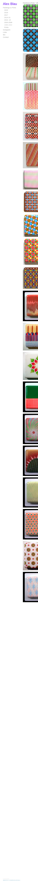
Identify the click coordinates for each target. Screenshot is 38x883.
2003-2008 (8, 22)
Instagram (6, 30)
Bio (4, 35)
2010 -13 (7, 20)
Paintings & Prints (9, 8)
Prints (6, 27)
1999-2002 (8, 25)
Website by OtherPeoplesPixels (11, 880)
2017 (6, 15)
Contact (5, 37)
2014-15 (7, 18)
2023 (6, 10)
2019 (6, 13)
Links (5, 32)
